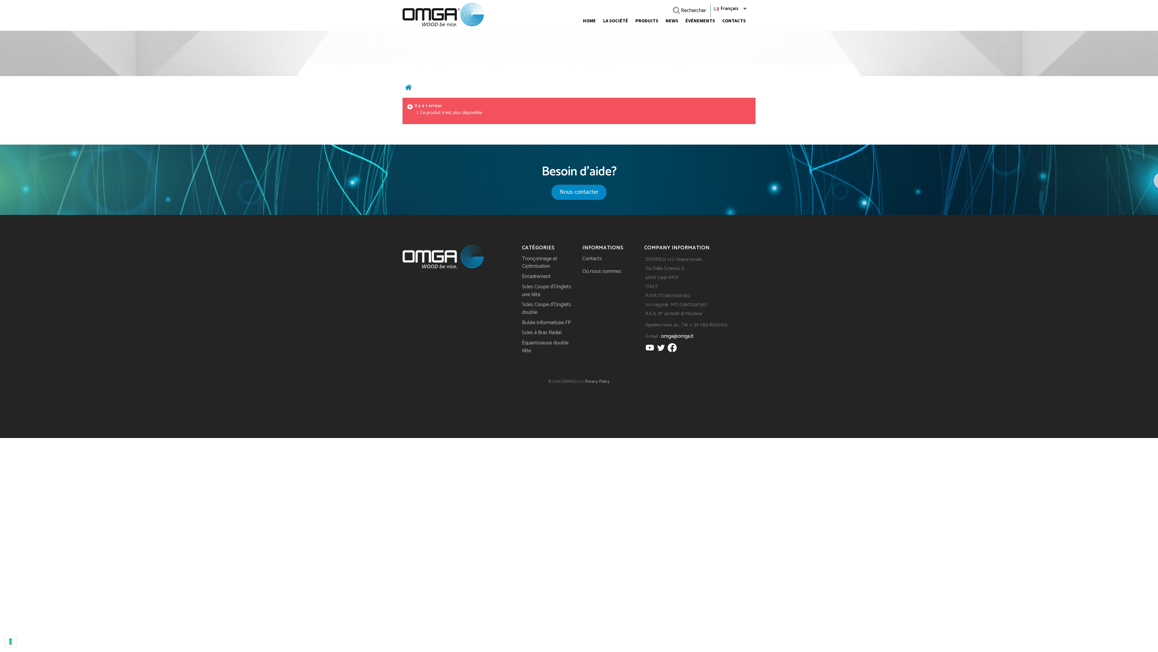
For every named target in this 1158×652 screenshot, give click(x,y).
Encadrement (536, 276)
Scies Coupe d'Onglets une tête (546, 290)
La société (615, 21)
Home (589, 21)
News (672, 21)
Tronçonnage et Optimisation (539, 262)
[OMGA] (443, 14)
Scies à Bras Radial (542, 332)
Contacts (734, 21)
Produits (646, 21)
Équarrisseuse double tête (545, 346)
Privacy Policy (597, 381)
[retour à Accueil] (408, 88)
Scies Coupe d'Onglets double (546, 308)
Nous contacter (579, 192)
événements (700, 21)
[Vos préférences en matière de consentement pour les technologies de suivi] (10, 641)
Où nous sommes (601, 271)
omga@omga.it (677, 336)
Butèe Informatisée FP (546, 322)
